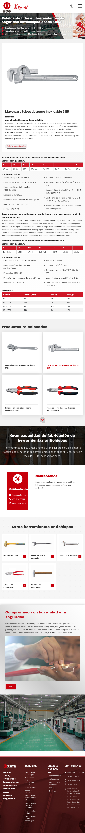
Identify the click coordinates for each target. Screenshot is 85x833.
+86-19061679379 (19, 503)
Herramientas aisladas (30, 812)
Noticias (52, 791)
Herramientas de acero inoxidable (30, 805)
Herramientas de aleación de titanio (30, 797)
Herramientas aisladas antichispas (30, 818)
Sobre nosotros (55, 776)
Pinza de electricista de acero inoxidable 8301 (18, 409)
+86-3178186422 (18, 499)
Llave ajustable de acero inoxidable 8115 (20, 366)
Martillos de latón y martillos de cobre (29, 781)
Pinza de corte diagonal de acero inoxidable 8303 (61, 409)
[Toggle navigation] (80, 6)
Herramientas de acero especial (30, 790)
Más (10, 687)
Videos (51, 788)
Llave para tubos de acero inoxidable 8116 (63, 366)
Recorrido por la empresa (54, 783)
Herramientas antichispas (30, 773)
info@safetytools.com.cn (22, 495)
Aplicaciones (54, 779)
